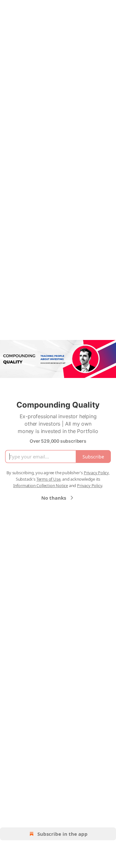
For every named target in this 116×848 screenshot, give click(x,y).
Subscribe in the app (62, 834)
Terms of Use (48, 479)
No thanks (53, 498)
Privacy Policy (96, 473)
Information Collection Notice (40, 485)
